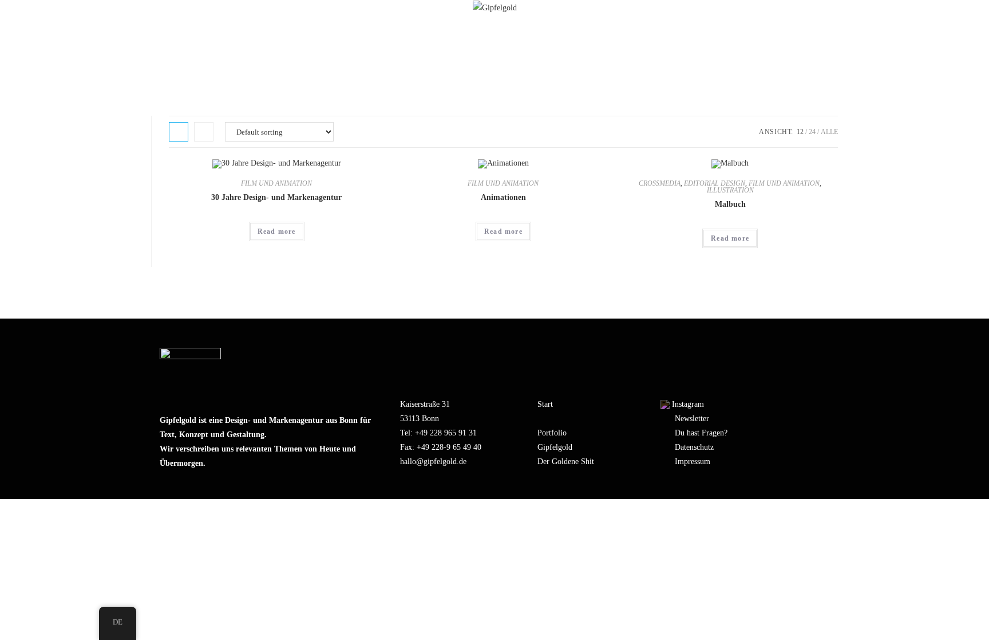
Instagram (688, 404)
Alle (829, 132)
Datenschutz (694, 447)
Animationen (503, 197)
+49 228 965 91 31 (446, 433)
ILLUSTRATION (730, 190)
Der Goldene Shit (565, 461)
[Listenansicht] (203, 132)
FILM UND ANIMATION (276, 183)
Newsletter (692, 418)
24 (812, 132)
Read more (277, 231)
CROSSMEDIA (660, 183)
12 (800, 132)
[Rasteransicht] (178, 132)
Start (545, 404)
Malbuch (730, 204)
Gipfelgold (554, 447)
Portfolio (552, 433)
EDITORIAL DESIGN (714, 183)
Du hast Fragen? (701, 433)
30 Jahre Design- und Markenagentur (276, 197)
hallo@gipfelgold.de (433, 461)
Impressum (692, 461)
